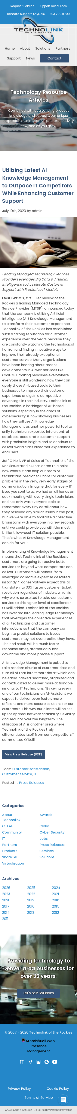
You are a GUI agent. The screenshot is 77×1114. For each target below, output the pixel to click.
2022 (31, 893)
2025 (31, 887)
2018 (55, 900)
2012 (55, 912)
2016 (30, 906)
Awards (46, 814)
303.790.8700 (60, 14)
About (25, 48)
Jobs (44, 838)
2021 (55, 893)
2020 (6, 900)
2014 (6, 912)
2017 (5, 906)
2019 (30, 900)
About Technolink (11, 817)
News (30, 58)
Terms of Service (38, 1097)
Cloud (44, 826)
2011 (5, 918)
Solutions (42, 48)
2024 (56, 887)
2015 (55, 906)
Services (47, 850)
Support (14, 58)
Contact (54, 58)
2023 (6, 893)
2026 (6, 887)
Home (10, 48)
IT (35, 774)
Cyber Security (52, 832)
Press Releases (31, 782)
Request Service (22, 6)
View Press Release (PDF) (23, 754)
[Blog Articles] (22, 1061)
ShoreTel (9, 857)
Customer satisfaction (30, 769)
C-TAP (7, 826)
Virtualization (13, 863)
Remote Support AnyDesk (26, 14)
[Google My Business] (46, 1061)
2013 (30, 912)
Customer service (17, 774)
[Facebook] (30, 1061)
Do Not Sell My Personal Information (53, 1109)
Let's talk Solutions (38, 993)
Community (12, 832)
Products (9, 850)
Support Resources (53, 6)
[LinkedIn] (38, 1061)
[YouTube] (54, 1061)
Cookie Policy (58, 1088)
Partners (62, 48)
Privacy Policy (19, 1088)
